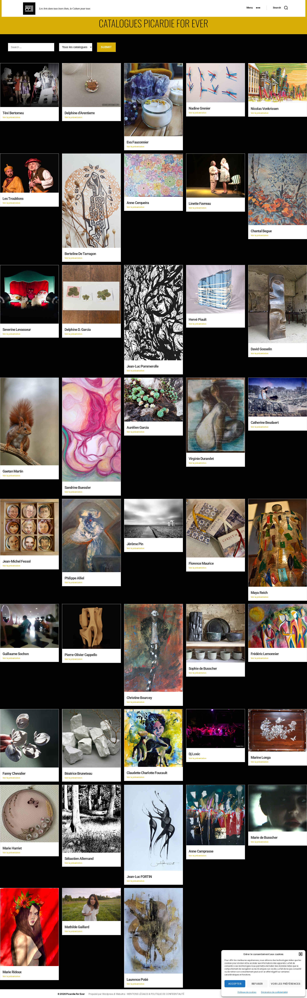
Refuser (257, 983)
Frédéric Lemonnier (265, 654)
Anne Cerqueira (138, 203)
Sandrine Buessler (78, 488)
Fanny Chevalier (14, 773)
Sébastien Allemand (79, 859)
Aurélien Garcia (138, 428)
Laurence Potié (137, 980)
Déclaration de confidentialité (274, 992)
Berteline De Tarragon (80, 254)
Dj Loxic (194, 754)
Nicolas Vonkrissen (264, 109)
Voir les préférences (285, 983)
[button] (300, 954)
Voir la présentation (11, 117)
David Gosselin (261, 349)
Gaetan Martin (13, 471)
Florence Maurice (201, 563)
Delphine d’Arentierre (80, 113)
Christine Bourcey (139, 698)
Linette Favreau (200, 204)
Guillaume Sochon (16, 654)
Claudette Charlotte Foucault (147, 773)
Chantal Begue (261, 231)
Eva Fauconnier (137, 142)
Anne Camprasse (201, 851)
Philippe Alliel (74, 578)
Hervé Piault (197, 320)
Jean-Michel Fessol (17, 561)
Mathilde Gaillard (77, 927)
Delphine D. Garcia (78, 330)
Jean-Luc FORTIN (139, 877)
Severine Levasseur (17, 330)
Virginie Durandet (201, 459)
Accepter (234, 983)
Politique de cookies (247, 992)
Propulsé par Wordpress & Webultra (107, 994)
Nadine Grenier (199, 108)
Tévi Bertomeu (13, 113)
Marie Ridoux (12, 972)
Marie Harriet (12, 848)
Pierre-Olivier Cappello (81, 655)
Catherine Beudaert (265, 423)
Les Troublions (13, 199)
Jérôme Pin (135, 544)
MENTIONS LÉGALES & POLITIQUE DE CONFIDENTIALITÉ (155, 994)
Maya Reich (259, 593)
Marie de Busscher (264, 838)
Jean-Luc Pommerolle (142, 366)
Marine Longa (261, 758)
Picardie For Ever (75, 994)
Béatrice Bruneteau (78, 773)
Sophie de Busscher (203, 669)
